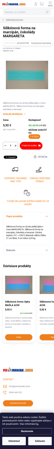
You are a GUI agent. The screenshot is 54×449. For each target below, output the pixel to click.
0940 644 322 (15, 392)
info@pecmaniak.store (19, 386)
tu (37, 423)
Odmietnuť (14, 441)
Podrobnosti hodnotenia (41, 43)
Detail (18, 337)
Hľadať (47, 12)
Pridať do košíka (29, 145)
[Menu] (50, 4)
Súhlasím (40, 441)
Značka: (8, 51)
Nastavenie (27, 431)
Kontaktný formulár (18, 403)
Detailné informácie (13, 114)
